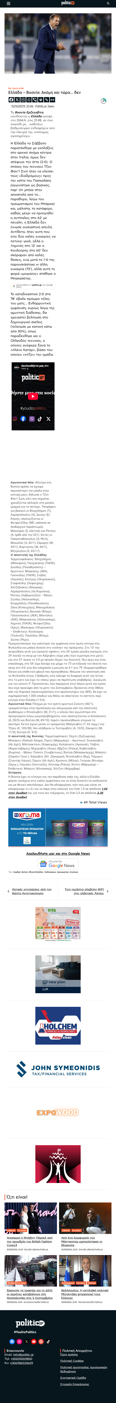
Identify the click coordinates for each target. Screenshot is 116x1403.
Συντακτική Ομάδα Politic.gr (36, 1302)
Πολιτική (91, 1283)
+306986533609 (21, 1363)
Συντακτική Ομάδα (73, 1378)
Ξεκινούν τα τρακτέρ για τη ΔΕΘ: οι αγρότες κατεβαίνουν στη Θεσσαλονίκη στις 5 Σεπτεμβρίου (30, 1294)
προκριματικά (63, 872)
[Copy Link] (46, 99)
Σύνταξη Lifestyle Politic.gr (36, 1249)
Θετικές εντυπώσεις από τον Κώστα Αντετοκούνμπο (32, 891)
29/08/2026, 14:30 (69, 1302)
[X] (17, 99)
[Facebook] (11, 99)
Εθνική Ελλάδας (36, 872)
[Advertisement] (33, 459)
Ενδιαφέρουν (68, 1283)
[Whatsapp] (29, 99)
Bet (9, 88)
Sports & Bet (18, 88)
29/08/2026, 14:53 (14, 1302)
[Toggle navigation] (9, 3)
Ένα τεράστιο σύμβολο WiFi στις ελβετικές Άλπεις (84, 891)
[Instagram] (23, 99)
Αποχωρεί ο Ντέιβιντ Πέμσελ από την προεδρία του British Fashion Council (30, 1242)
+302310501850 (21, 1358)
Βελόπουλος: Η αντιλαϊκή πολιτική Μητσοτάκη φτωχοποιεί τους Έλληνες (84, 1294)
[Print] (40, 99)
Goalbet (17, 872)
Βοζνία (25, 872)
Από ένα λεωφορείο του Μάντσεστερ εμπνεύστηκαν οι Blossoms (81, 1242)
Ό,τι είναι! (22, 1230)
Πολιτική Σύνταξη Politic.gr (90, 1302)
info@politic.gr (23, 1354)
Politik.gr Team (44, 106)
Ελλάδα (11, 1283)
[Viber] (34, 99)
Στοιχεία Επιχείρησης (74, 1384)
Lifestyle (11, 1230)
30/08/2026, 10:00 (69, 1249)
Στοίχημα (74, 872)
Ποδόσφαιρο (50, 872)
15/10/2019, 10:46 (22, 106)
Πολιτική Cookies (72, 1361)
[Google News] (52, 99)
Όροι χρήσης (69, 1354)
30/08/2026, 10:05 (15, 1249)
